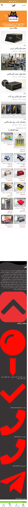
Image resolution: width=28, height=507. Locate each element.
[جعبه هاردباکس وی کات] (13, 85)
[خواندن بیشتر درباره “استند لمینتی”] (16, 134)
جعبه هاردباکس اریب (18, 48)
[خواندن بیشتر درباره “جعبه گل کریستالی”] (3, 216)
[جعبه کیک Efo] (20, 219)
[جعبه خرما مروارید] (7, 173)
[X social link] (15, 2)
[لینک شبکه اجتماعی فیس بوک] (17, 2)
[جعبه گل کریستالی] (7, 219)
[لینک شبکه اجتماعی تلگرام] (10, 2)
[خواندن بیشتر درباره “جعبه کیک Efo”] (16, 216)
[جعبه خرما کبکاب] (20, 173)
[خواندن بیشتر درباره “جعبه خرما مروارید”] (3, 170)
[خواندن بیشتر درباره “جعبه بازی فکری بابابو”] (3, 134)
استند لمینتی (22, 149)
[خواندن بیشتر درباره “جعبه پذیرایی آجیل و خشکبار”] (16, 155)
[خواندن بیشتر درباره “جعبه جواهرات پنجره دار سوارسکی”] (3, 155)
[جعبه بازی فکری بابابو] (7, 136)
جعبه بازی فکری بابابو (8, 142)
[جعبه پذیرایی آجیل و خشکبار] (20, 157)
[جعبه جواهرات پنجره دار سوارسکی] (7, 157)
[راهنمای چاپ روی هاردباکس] (13, 109)
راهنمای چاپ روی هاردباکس (15, 122)
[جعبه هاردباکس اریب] (13, 37)
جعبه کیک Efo (22, 224)
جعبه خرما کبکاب (21, 178)
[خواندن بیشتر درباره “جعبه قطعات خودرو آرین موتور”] (16, 200)
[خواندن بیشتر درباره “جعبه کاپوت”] (3, 200)
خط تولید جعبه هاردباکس (16, 74)
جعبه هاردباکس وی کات (17, 96)
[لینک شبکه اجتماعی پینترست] (13, 2)
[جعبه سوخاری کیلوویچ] (20, 187)
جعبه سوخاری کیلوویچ (20, 192)
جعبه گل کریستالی (8, 224)
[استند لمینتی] (20, 140)
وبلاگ (24, 45)
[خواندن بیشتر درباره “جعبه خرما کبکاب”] (16, 170)
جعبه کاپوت (10, 210)
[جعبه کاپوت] (7, 204)
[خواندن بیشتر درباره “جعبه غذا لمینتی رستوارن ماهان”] (3, 184)
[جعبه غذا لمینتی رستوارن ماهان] (7, 187)
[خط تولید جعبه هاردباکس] (13, 61)
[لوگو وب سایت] (13, 5)
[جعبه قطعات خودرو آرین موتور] (20, 202)
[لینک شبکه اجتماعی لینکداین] (11, 2)
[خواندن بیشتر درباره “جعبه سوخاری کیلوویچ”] (16, 184)
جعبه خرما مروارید (8, 178)
